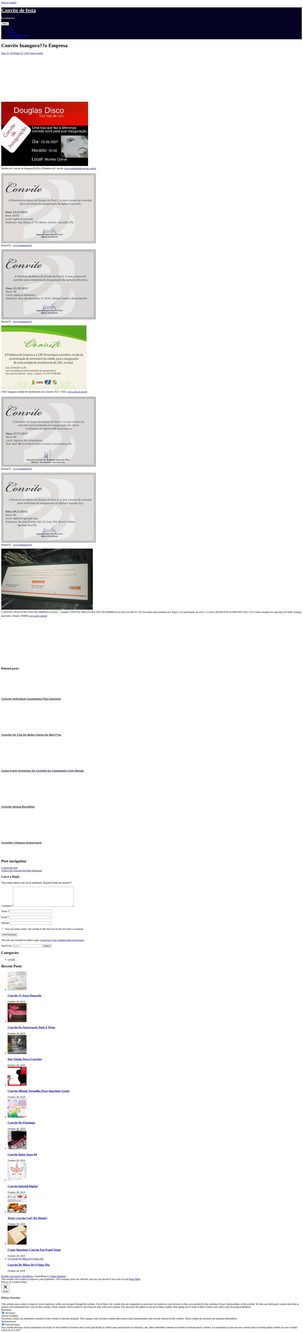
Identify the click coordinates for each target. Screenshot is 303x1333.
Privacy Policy (15, 37)
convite (39, 53)
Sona (32, 53)
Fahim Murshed (58, 1276)
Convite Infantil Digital (23, 1186)
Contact (11, 32)
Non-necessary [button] (8, 1321)
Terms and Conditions (19, 35)
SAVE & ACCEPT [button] (11, 1330)
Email (5, 917)
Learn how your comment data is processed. (62, 940)
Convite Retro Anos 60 (22, 1154)
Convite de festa (18, 10)
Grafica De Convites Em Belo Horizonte (21, 870)
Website (5, 923)
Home (11, 29)
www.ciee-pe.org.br (77, 391)
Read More (134, 1279)
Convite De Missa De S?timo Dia (29, 1264)
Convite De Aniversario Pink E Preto (31, 1027)
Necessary (10, 1313)
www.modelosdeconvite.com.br (80, 168)
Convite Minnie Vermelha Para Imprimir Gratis (38, 1091)
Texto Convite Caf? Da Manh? (28, 1218)
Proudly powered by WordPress (17, 1276)
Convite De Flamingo (21, 1122)
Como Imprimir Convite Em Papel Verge (34, 1249)
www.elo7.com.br (38, 616)
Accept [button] (124, 1279)
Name (5, 911)
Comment (7, 905)
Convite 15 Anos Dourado (24, 995)
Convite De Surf (9, 867)
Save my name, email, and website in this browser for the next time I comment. (44, 929)
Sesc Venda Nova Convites (25, 1059)
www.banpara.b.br (22, 245)
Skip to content (8, 2)
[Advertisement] (96, 77)
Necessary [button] (6, 1309)
